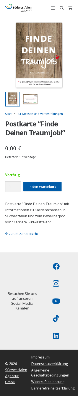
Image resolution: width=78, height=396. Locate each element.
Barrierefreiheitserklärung (53, 388)
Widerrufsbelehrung (48, 381)
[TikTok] (56, 318)
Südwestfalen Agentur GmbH (16, 375)
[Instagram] (56, 283)
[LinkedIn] (56, 335)
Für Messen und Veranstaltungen (40, 114)
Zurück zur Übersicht (23, 234)
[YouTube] (56, 301)
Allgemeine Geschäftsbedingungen (50, 372)
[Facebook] (56, 266)
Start (8, 114)
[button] (52, 8)
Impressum (40, 357)
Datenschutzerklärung (49, 363)
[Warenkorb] (70, 8)
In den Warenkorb (42, 186)
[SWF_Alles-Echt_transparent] (18, 8)
